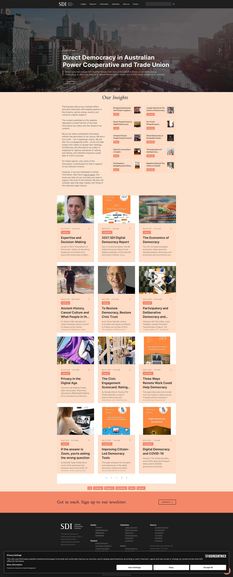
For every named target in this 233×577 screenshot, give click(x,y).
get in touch (89, 174)
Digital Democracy (101, 543)
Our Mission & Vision (162, 527)
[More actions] (89, 228)
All (90, 488)
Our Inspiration (160, 530)
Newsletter (158, 538)
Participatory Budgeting (103, 546)
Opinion (147, 232)
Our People (158, 535)
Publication (107, 232)
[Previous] (13, 50)
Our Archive (129, 541)
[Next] (220, 50)
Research (109, 488)
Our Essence (159, 533)
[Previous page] (106, 478)
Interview (150, 114)
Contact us (158, 541)
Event (116, 114)
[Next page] (127, 478)
